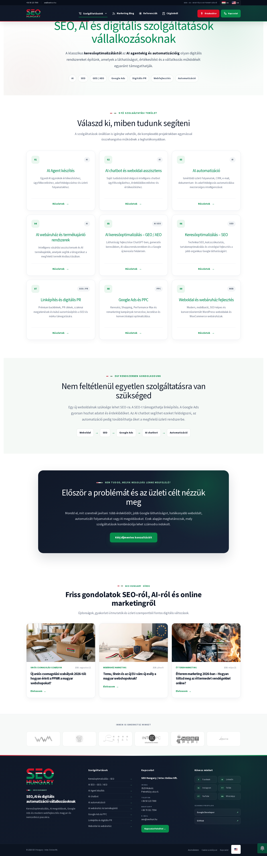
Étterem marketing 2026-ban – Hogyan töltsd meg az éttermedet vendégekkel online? (203, 678)
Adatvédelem (193, 850)
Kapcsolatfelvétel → (155, 828)
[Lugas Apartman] (115, 738)
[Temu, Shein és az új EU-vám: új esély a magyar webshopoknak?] (133, 642)
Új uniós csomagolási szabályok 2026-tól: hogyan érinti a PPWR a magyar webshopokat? (58, 678)
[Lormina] (224, 738)
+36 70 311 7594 (148, 810)
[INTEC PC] (152, 738)
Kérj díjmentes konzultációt (133, 537)
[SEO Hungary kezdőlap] (41, 13)
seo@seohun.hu (149, 819)
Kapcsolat (224, 850)
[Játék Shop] (79, 738)
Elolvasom (38, 691)
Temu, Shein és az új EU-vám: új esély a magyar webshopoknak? (129, 676)
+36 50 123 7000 (148, 801)
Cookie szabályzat (209, 850)
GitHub (217, 820)
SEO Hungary (133, 586)
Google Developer (217, 812)
